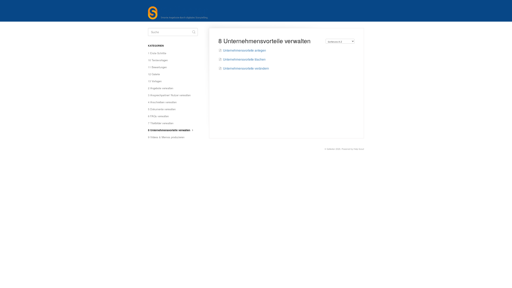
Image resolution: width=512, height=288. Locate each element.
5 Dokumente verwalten (162, 109)
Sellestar (331, 148)
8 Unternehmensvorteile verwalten (169, 130)
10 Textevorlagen (158, 60)
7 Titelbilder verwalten (160, 123)
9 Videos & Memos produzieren (166, 137)
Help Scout (359, 148)
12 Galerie (154, 74)
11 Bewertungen (157, 67)
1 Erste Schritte (157, 53)
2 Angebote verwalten (160, 88)
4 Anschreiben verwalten (162, 102)
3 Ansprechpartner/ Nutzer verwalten (169, 95)
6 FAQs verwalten (158, 116)
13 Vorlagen (155, 81)
